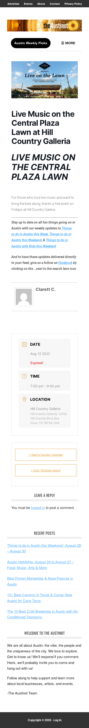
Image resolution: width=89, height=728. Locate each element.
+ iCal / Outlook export (46, 470)
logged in (38, 507)
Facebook (65, 263)
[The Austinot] (44, 25)
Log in (57, 720)
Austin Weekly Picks (30, 43)
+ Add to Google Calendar (46, 455)
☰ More (68, 43)
